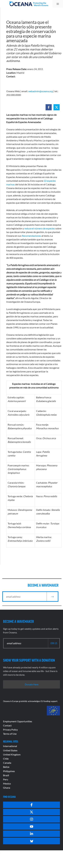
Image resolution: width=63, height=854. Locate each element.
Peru (5, 779)
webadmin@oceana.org (40, 91)
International (10, 746)
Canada (7, 762)
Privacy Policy (10, 729)
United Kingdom (11, 754)
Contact (7, 725)
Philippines (9, 771)
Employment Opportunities (17, 721)
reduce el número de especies (39, 228)
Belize (6, 766)
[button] (49, 107)
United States (10, 750)
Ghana (6, 787)
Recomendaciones (31, 235)
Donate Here (31, 684)
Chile (6, 758)
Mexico (7, 783)
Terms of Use (10, 733)
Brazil (6, 775)
